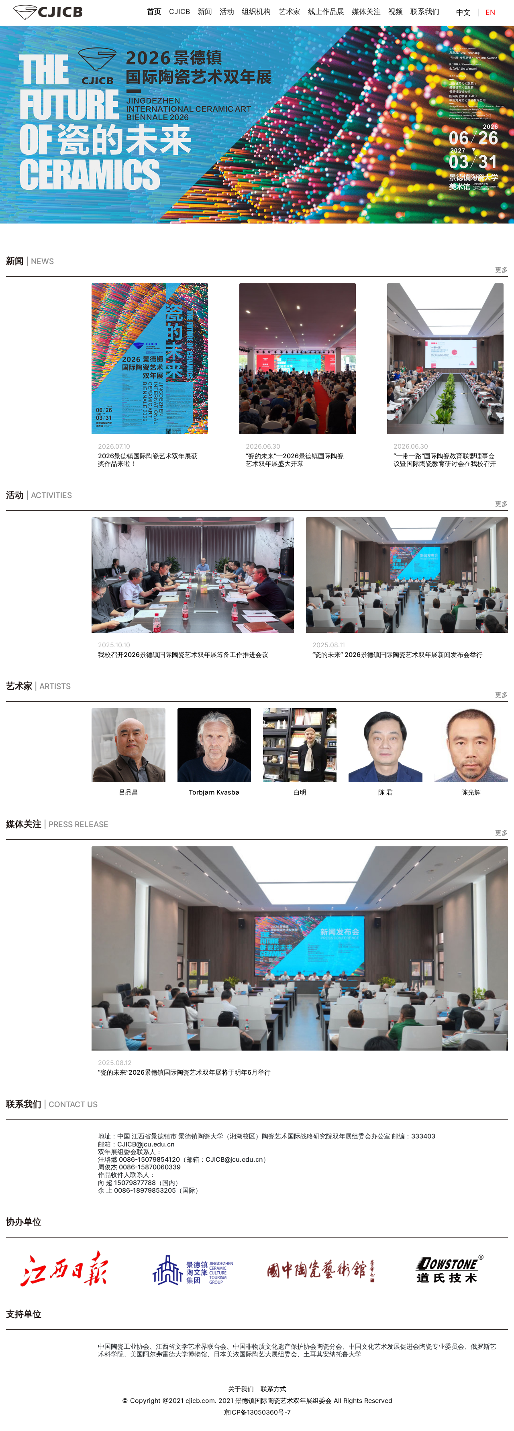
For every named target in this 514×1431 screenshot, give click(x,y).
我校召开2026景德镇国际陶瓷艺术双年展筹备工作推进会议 (183, 654)
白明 (300, 792)
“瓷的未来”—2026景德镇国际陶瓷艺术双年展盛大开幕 (295, 460)
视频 (395, 11)
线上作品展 (326, 11)
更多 (501, 270)
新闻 (205, 11)
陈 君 (385, 792)
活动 (227, 11)
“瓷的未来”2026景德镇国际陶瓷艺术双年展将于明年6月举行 (184, 1072)
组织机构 (256, 11)
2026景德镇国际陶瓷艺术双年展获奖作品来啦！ (148, 460)
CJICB (179, 11)
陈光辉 (471, 792)
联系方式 (273, 1389)
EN (490, 12)
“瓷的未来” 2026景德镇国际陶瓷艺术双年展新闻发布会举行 (397, 654)
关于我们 (241, 1389)
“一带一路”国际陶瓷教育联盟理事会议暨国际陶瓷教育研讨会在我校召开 (445, 460)
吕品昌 (128, 792)
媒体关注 (366, 11)
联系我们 (424, 11)
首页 (154, 11)
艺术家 (289, 11)
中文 (463, 12)
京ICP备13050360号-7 (257, 1412)
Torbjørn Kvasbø (214, 792)
